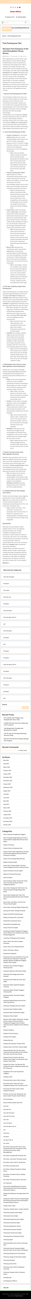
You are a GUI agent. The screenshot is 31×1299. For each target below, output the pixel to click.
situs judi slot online (9, 1116)
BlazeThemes (19, 1296)
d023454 (6, 56)
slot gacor (6, 583)
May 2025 (6, 801)
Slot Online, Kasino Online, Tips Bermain (14, 1162)
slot (4, 624)
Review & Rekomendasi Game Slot (12, 1102)
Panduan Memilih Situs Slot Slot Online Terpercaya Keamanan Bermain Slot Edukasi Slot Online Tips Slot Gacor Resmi (15, 1052)
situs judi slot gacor (8, 1113)
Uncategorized (7, 1277)
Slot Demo (6, 1133)
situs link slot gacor (8, 577)
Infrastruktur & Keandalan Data (11, 924)
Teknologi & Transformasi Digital (12, 1233)
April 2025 (6, 804)
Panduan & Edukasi (8, 1030)
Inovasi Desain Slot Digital (10, 927)
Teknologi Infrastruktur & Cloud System (14, 1253)
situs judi (5, 1106)
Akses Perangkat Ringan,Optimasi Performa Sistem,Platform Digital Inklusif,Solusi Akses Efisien (15, 839)
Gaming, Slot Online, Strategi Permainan (14, 910)
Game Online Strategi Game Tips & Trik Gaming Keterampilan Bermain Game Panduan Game (16, 897)
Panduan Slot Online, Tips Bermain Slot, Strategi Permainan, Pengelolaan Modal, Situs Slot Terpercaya (15, 1066)
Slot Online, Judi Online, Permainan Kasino (15, 1159)
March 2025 (6, 808)
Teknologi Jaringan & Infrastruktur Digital (14, 1257)
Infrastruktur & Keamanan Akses (12, 921)
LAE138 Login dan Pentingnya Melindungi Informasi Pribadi (16, 1)
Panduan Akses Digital (9, 1037)
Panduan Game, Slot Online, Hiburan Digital (15, 1047)
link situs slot (7, 597)
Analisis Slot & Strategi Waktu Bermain (14, 858)
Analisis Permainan (8, 845)
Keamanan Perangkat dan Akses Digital (14, 1006)
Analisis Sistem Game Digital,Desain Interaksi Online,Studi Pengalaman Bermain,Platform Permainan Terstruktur (16, 853)
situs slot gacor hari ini (9, 617)
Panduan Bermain (8, 1040)
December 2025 (7, 777)
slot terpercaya (7, 1183)
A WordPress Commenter (10, 750)
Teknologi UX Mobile (9, 1260)
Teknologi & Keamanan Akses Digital (13, 1219)
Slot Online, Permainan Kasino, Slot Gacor (14, 1179)
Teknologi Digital (8, 1239)
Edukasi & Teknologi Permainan (12, 874)
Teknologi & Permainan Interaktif (12, 1229)
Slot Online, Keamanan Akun (11, 1166)
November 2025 (7, 780)
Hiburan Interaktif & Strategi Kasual (13, 914)
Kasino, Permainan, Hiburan (11, 950)
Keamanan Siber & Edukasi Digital (12, 1009)
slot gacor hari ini (8, 1140)
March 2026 (6, 767)
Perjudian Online (7, 1077)
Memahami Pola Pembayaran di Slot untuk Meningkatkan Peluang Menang (15, 51)
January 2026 (7, 774)
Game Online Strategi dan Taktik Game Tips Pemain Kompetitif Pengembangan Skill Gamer (15, 889)
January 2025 (7, 814)
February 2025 (7, 811)
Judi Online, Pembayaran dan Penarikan (14, 938)
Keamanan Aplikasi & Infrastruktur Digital (14, 971)
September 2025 (7, 787)
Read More (5, 563)
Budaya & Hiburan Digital (10, 862)
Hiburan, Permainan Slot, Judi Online (13, 917)
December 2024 (7, 818)
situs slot (6, 1119)
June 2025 (6, 797)
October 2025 (7, 784)
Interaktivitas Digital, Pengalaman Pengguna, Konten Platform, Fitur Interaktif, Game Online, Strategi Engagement (16, 933)
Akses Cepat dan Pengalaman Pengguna (14, 834)
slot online (6, 590)
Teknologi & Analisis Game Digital (12, 1212)
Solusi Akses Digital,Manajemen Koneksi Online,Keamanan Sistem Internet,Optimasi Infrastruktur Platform (15, 1188)
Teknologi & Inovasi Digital (10, 1216)
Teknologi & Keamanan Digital (11, 1222)
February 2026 (7, 770)
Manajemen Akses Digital (10, 1016)
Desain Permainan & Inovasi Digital (13, 871)
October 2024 (7, 825)
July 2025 (6, 794)
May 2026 (6, 760)
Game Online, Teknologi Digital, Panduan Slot (15, 907)
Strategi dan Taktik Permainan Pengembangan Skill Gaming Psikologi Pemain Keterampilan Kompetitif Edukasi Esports (16, 1200)
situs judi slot (7, 1109)
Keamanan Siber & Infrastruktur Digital (13, 1012)
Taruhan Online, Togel (9, 1206)
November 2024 (7, 821)
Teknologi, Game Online (9, 1263)
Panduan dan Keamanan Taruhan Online (14, 1043)
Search (4, 704)
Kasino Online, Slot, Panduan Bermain (13, 946)
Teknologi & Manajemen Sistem (12, 1226)
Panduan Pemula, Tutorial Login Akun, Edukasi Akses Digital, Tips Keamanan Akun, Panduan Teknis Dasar (15, 1059)
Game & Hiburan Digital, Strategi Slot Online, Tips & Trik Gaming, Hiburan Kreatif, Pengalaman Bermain (15, 882)
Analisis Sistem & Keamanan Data (12, 848)
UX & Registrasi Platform (10, 1281)
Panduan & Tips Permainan (10, 1033)
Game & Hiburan (7, 877)
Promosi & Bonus (8, 1099)
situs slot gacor (7, 610)
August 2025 (6, 791)
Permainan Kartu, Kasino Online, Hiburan (14, 1080)
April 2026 (6, 763)
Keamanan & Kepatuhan (9, 953)
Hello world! (23, 750)
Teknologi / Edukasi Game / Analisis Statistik (16, 1209)
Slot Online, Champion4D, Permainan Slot (14, 1155)
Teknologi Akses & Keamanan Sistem (13, 1236)
